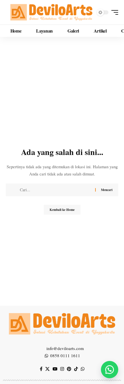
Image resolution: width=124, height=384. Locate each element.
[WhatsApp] (82, 369)
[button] (113, 12)
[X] (47, 369)
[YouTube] (55, 369)
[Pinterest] (69, 369)
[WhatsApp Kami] (109, 369)
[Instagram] (62, 369)
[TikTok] (76, 369)
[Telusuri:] (55, 190)
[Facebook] (41, 369)
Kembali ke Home (62, 209)
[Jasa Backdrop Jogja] (51, 12)
